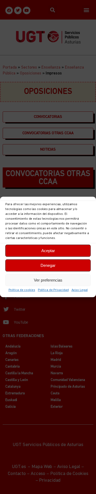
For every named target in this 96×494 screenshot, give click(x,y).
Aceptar (48, 250)
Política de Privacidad (53, 290)
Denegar (48, 265)
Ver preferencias (48, 280)
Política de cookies (22, 290)
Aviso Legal (79, 290)
